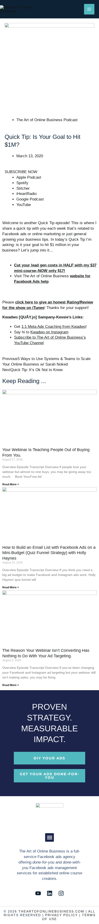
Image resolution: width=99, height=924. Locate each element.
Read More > (10, 484)
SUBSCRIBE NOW (21, 172)
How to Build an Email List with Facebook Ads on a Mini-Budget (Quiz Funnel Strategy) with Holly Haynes (49, 553)
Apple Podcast (28, 177)
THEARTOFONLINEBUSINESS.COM (51, 911)
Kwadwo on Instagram (49, 332)
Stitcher (23, 188)
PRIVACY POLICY (61, 915)
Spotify (22, 183)
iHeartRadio (26, 194)
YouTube (23, 205)
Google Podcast (30, 199)
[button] (49, 837)
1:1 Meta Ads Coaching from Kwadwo (53, 326)
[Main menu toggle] (89, 9)
